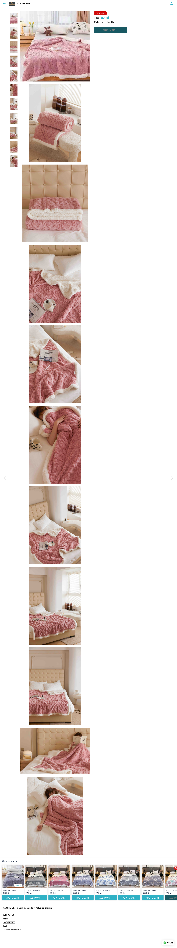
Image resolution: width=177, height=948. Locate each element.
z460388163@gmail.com (13, 929)
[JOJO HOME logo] (12, 4)
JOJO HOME (23, 3)
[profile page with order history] (171, 3)
